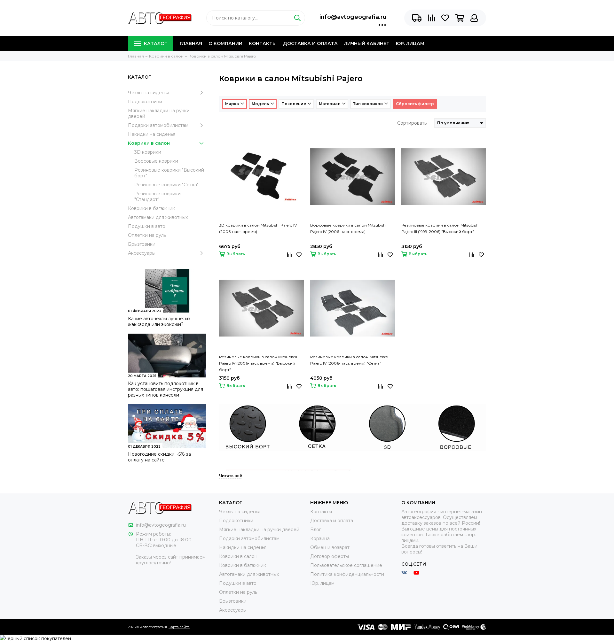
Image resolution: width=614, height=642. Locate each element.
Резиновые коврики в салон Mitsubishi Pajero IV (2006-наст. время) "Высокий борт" (258, 363)
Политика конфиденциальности (347, 574)
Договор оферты (329, 556)
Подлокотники (145, 101)
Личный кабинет (367, 43)
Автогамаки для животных (158, 217)
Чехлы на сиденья (148, 93)
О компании (225, 43)
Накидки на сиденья (151, 134)
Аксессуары (141, 253)
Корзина (320, 538)
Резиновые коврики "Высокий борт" (169, 173)
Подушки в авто (146, 226)
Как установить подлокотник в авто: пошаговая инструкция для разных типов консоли (165, 389)
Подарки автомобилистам (158, 125)
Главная (191, 43)
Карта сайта (179, 627)
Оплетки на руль (147, 235)
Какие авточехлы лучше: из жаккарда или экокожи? (159, 321)
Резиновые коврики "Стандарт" (157, 196)
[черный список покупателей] (35, 638)
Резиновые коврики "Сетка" (166, 185)
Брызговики (141, 244)
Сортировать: (412, 123)
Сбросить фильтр (415, 103)
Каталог (155, 43)
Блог (315, 529)
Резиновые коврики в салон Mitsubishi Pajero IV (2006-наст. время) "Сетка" (349, 360)
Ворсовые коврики (156, 161)
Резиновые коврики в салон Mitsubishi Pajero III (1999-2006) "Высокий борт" (440, 228)
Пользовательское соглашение (346, 565)
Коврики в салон (149, 143)
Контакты (263, 43)
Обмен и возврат (330, 547)
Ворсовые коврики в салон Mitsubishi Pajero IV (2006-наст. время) (348, 228)
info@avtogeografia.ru (353, 16)
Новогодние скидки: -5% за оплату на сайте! (159, 457)
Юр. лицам (410, 43)
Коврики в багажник (151, 208)
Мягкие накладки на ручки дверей (159, 113)
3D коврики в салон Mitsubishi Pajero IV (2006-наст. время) (258, 228)
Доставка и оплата (310, 43)
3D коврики (147, 152)
